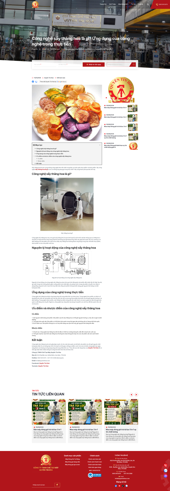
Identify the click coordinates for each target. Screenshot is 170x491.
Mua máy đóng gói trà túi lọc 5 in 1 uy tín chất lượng (115, 137)
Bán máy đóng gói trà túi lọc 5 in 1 (115, 107)
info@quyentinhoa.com (122, 478)
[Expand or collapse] (100, 145)
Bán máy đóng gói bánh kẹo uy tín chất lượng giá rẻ (115, 146)
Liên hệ (140, 4)
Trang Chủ (103, 4)
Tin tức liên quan (55, 49)
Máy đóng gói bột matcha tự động (117, 100)
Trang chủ (35, 49)
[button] (131, 394)
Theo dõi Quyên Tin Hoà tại (48, 81)
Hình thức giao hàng (94, 467)
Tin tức (133, 4)
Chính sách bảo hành (94, 464)
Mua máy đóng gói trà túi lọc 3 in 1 (115, 126)
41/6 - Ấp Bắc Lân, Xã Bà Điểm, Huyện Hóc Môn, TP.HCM (122, 467)
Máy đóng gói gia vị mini (72, 464)
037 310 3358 (128, 473)
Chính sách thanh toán (95, 462)
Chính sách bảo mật (94, 459)
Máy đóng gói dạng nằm (72, 462)
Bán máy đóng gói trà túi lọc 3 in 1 (115, 117)
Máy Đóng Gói (122, 4)
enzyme (36, 304)
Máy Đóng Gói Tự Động (72, 459)
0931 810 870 (116, 473)
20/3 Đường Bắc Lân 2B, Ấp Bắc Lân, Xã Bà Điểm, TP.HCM (122, 461)
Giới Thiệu (112, 4)
